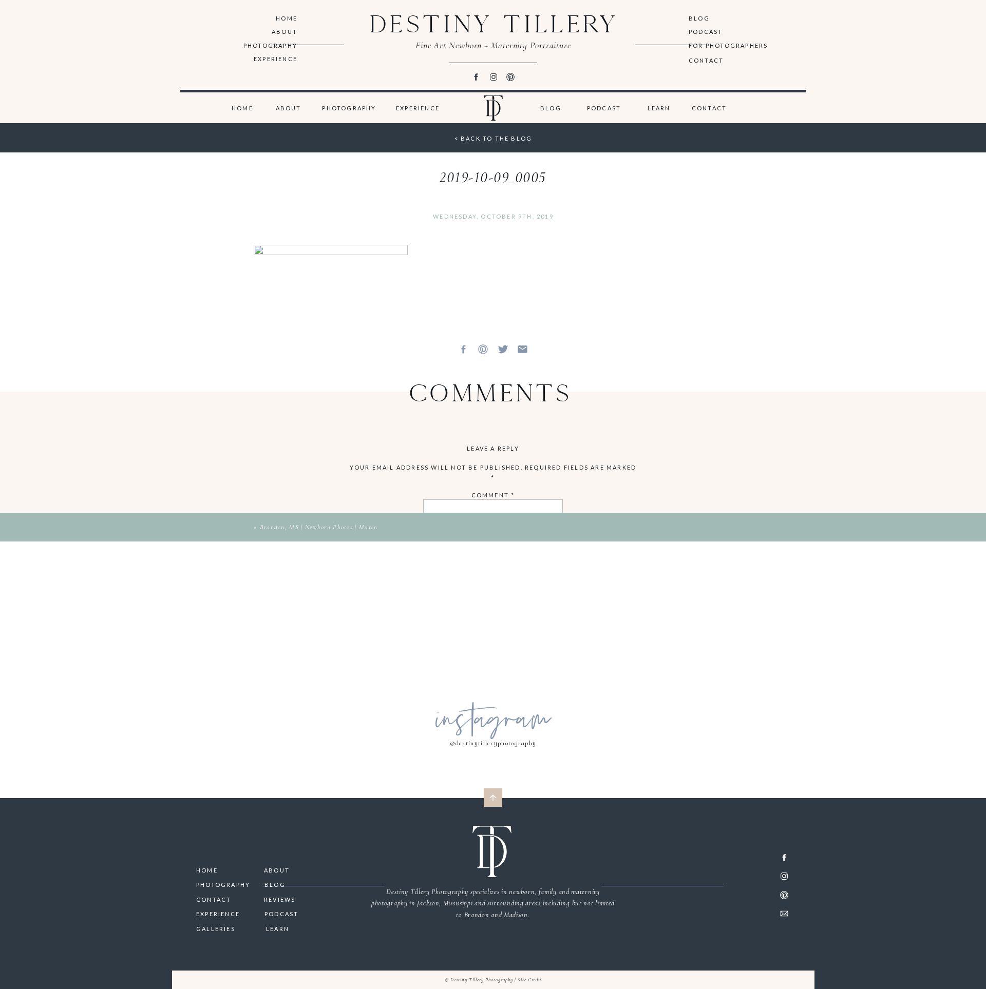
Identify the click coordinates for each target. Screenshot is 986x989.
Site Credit (530, 980)
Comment (493, 495)
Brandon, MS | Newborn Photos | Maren (319, 527)
